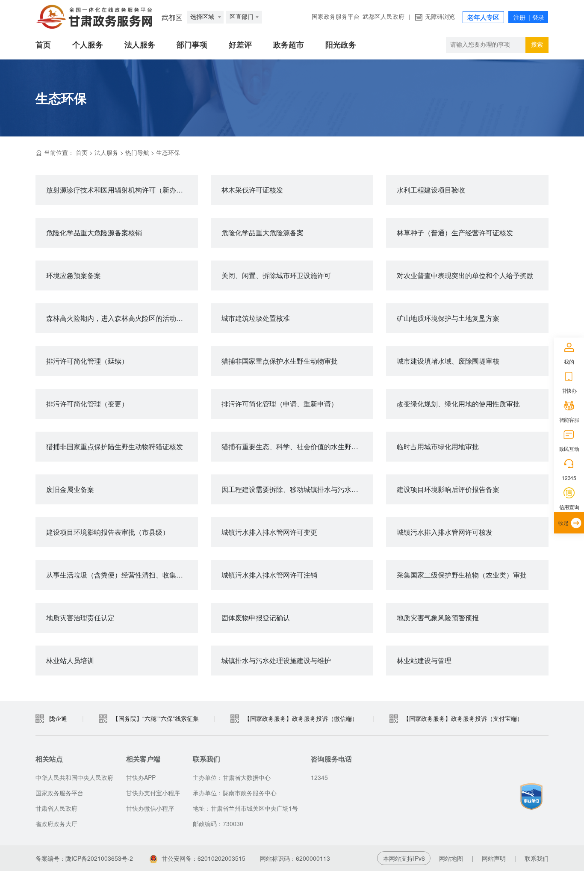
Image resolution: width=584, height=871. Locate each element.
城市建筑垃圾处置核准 (255, 318)
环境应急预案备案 (73, 275)
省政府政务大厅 (56, 823)
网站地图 (451, 858)
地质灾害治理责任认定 (80, 617)
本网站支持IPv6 (404, 858)
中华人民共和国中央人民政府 (74, 777)
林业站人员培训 (70, 660)
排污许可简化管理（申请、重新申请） (279, 404)
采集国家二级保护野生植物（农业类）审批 (462, 575)
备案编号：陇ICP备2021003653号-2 (84, 858)
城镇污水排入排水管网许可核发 (445, 532)
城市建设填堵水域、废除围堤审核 (448, 361)
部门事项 (192, 45)
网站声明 (494, 858)
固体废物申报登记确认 (255, 617)
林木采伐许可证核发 (252, 190)
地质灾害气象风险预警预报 (438, 617)
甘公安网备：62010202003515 (203, 858)
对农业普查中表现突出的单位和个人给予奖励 (465, 275)
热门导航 (137, 152)
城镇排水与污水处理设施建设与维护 (276, 660)
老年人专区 (483, 17)
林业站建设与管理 (424, 660)
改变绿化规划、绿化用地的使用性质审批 (458, 404)
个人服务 (87, 45)
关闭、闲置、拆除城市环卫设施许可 (276, 275)
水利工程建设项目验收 (431, 190)
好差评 (240, 45)
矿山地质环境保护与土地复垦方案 (448, 318)
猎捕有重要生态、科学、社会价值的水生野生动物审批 (297, 446)
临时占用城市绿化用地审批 (438, 446)
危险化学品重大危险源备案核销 (94, 232)
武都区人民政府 (383, 17)
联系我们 (537, 858)
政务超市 (288, 45)
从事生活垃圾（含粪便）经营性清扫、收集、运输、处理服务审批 (122, 575)
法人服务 (139, 45)
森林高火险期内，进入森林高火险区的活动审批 (118, 318)
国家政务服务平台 (336, 17)
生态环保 (168, 152)
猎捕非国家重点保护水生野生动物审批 (279, 361)
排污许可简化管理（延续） (87, 361)
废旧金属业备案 (70, 489)
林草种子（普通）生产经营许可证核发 (455, 232)
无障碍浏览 (440, 17)
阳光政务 (340, 45)
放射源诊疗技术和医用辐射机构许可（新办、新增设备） (122, 190)
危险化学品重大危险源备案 (262, 232)
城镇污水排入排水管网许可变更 (269, 532)
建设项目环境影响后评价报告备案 (448, 489)
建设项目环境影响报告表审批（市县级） (107, 532)
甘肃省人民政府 (56, 808)
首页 (43, 45)
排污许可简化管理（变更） (87, 404)
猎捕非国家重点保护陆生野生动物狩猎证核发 (114, 446)
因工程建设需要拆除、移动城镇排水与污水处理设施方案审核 (297, 489)
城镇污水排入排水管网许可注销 (269, 575)
